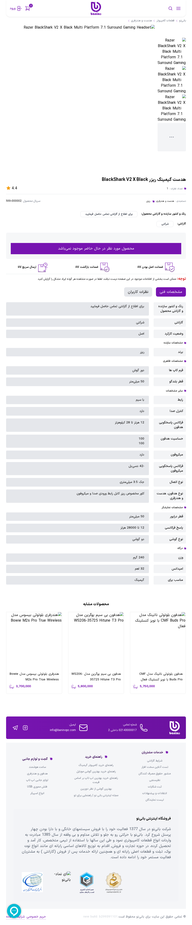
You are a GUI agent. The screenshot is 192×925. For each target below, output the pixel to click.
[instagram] (25, 728)
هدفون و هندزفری (37, 774)
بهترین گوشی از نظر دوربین (96, 789)
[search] (155, 8)
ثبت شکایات (155, 787)
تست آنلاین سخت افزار (154, 767)
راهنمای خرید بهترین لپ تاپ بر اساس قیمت (96, 780)
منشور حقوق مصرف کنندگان (155, 774)
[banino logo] (174, 727)
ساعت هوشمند (37, 767)
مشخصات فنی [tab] (171, 292)
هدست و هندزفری (165, 201)
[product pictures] (172, 52)
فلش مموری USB (37, 787)
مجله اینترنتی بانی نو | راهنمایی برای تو (96, 796)
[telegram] (15, 728)
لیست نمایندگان (155, 800)
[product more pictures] (172, 137)
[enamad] (59, 882)
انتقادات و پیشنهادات (154, 793)
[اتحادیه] (86, 882)
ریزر (148, 201)
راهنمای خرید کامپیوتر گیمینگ (96, 765)
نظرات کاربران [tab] (138, 292)
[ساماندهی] (114, 882)
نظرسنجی (154, 780)
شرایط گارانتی (154, 761)
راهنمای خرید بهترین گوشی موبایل (96, 772)
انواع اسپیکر (37, 793)
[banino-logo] (96, 8)
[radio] (108, 214)
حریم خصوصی (36, 916)
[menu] (178, 8)
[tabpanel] (96, 443)
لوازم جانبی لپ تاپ (37, 780)
